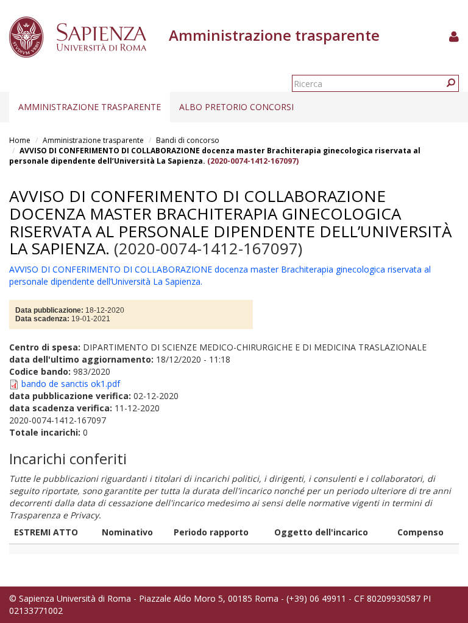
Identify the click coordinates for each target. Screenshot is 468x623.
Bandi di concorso (187, 140)
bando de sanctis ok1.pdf (70, 383)
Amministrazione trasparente (89, 107)
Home (19, 140)
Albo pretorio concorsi (236, 107)
